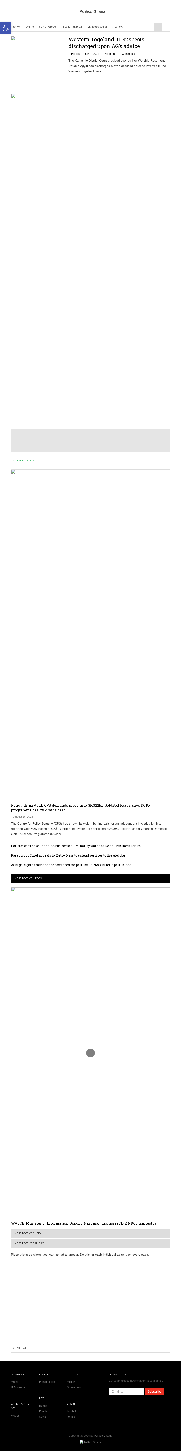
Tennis (71, 1416)
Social (43, 1416)
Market (15, 1381)
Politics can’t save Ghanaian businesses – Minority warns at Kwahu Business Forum (76, 846)
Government (74, 1387)
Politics (75, 53)
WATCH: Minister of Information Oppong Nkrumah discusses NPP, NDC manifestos (83, 1223)
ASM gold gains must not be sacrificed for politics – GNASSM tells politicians (71, 865)
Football (72, 1411)
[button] (5, 28)
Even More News (22, 460)
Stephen (110, 53)
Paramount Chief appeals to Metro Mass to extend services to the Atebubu (68, 855)
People (43, 1411)
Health (43, 1405)
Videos (15, 1415)
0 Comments (127, 53)
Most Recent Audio (27, 1233)
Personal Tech (47, 1381)
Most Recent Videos (28, 878)
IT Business (18, 1387)
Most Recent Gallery (29, 1243)
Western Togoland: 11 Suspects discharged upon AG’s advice (106, 43)
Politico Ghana (103, 1435)
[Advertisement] (90, 1303)
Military (71, 1381)
